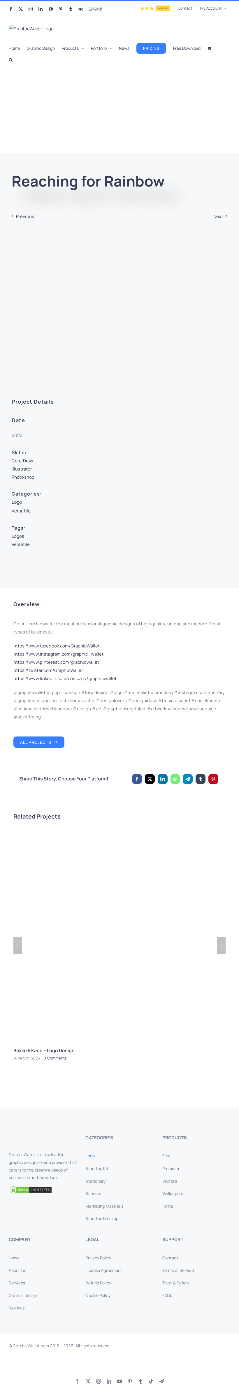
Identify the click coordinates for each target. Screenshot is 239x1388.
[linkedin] (109, 1381)
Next (218, 216)
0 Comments (55, 1058)
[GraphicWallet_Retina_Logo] (30, 1136)
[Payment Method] (119, 1365)
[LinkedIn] (162, 779)
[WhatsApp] (175, 779)
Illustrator (22, 469)
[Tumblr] (200, 779)
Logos (18, 536)
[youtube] (119, 1381)
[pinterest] (130, 1381)
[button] (11, 59)
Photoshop (23, 477)
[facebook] (77, 1381)
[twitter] (88, 1381)
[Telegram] (187, 779)
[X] (149, 779)
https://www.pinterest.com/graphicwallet (56, 662)
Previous (25, 216)
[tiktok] (151, 1381)
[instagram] (98, 1381)
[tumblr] (140, 1381)
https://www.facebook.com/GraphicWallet (56, 646)
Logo (17, 502)
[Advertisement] (119, 109)
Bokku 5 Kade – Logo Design (44, 1050)
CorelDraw (22, 461)
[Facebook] (137, 779)
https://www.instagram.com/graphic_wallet (58, 654)
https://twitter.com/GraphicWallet (48, 670)
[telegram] (161, 1381)
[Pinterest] (213, 779)
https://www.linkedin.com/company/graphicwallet (65, 678)
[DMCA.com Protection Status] (43, 1189)
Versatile (21, 510)
